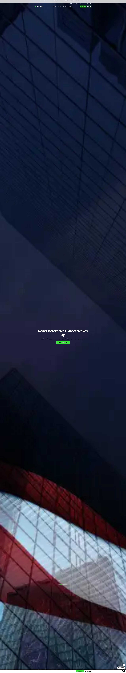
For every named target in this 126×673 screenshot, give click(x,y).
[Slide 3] (65, 584)
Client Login (89, 6)
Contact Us (86, 3)
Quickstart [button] (54, 6)
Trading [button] (59, 6)
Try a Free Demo (81, 3)
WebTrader (70, 3)
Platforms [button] (65, 6)
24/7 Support (88, 671)
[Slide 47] (61, 584)
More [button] (70, 6)
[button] (90, 3)
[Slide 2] (63, 584)
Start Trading (75, 3)
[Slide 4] (67, 584)
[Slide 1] (59, 584)
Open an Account (63, 342)
